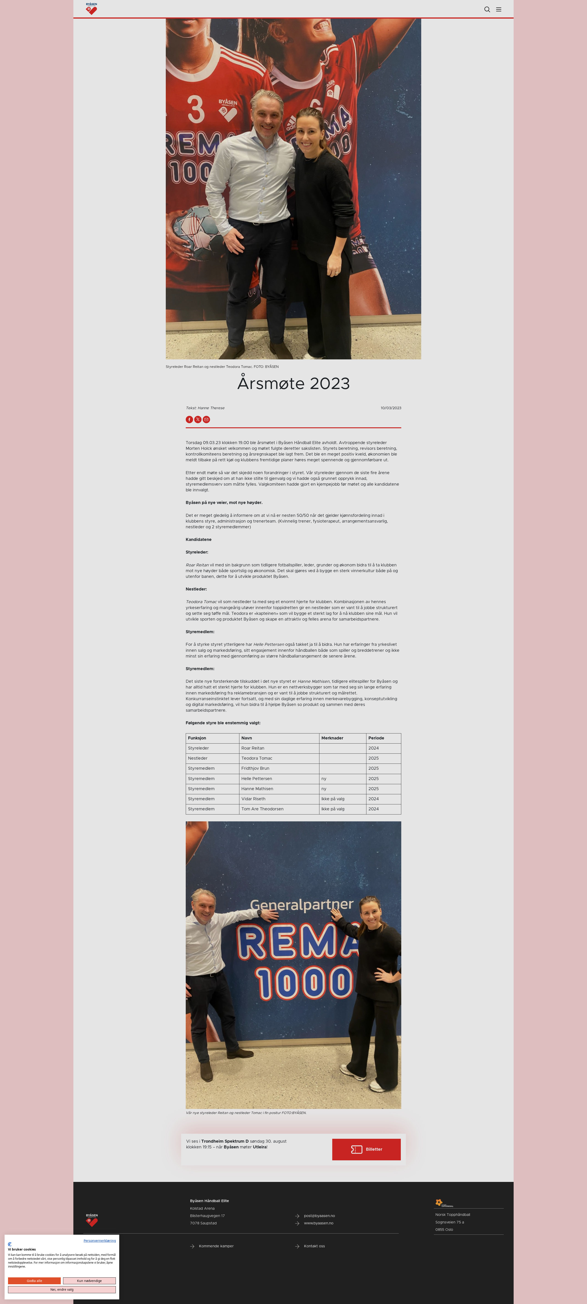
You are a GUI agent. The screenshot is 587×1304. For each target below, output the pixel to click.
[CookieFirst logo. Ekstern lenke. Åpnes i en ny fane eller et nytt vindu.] (9, 1244)
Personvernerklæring (100, 1240)
